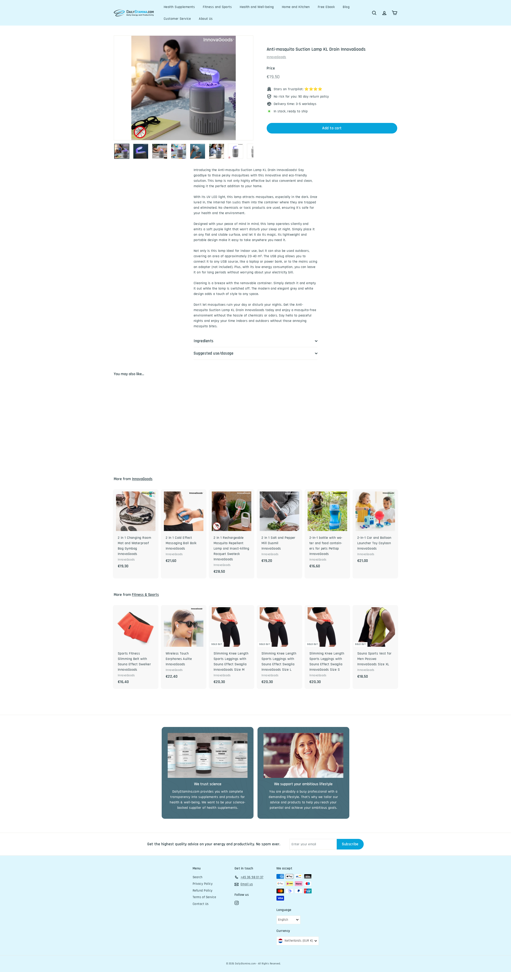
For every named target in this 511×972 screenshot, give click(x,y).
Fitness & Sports (145, 594)
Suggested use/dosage (214, 353)
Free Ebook (326, 7)
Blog (346, 7)
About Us (206, 18)
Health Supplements (179, 7)
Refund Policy (203, 890)
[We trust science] (208, 755)
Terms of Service (204, 897)
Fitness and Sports (217, 7)
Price (271, 68)
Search (198, 877)
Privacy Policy (203, 884)
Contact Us (201, 904)
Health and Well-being (257, 7)
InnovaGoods (276, 57)
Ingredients (204, 341)
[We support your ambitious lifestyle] (303, 755)
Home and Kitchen (296, 7)
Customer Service (177, 18)
